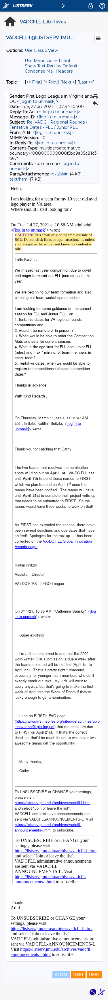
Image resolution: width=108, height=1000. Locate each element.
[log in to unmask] (37, 101)
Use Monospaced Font (48, 60)
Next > (68, 82)
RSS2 (94, 974)
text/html (19, 179)
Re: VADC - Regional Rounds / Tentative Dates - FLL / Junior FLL (48, 125)
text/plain (59, 174)
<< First (33, 82)
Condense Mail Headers (49, 71)
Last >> (86, 82)
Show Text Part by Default (51, 66)
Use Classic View (41, 50)
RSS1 (78, 974)
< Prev (51, 82)
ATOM (61, 974)
